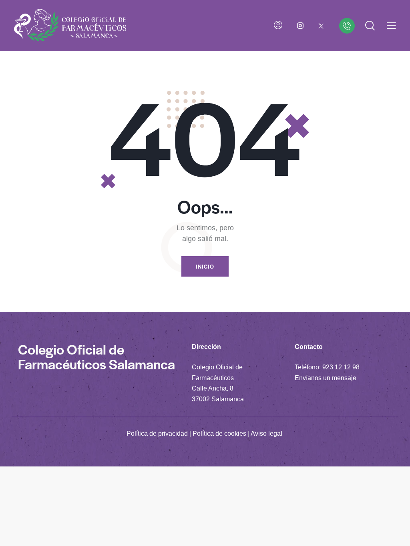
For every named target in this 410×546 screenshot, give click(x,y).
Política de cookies (219, 433)
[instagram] (300, 25)
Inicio (205, 266)
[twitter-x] (321, 25)
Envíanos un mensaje (325, 378)
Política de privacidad (157, 433)
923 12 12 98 (341, 367)
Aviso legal (266, 433)
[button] (391, 25)
